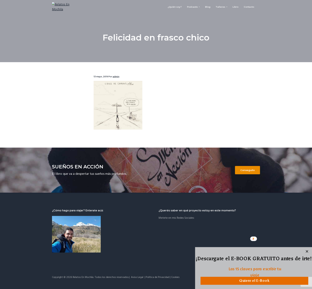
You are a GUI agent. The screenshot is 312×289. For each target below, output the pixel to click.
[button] (253, 259)
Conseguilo (247, 170)
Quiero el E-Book (254, 281)
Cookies (175, 277)
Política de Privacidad (157, 277)
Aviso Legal (137, 277)
